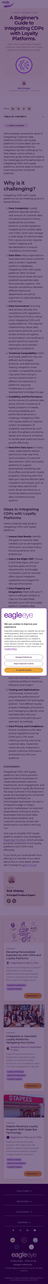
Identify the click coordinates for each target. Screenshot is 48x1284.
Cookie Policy (10, 649)
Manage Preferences (24, 657)
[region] (24, 642)
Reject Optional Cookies (24, 664)
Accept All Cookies (23, 670)
